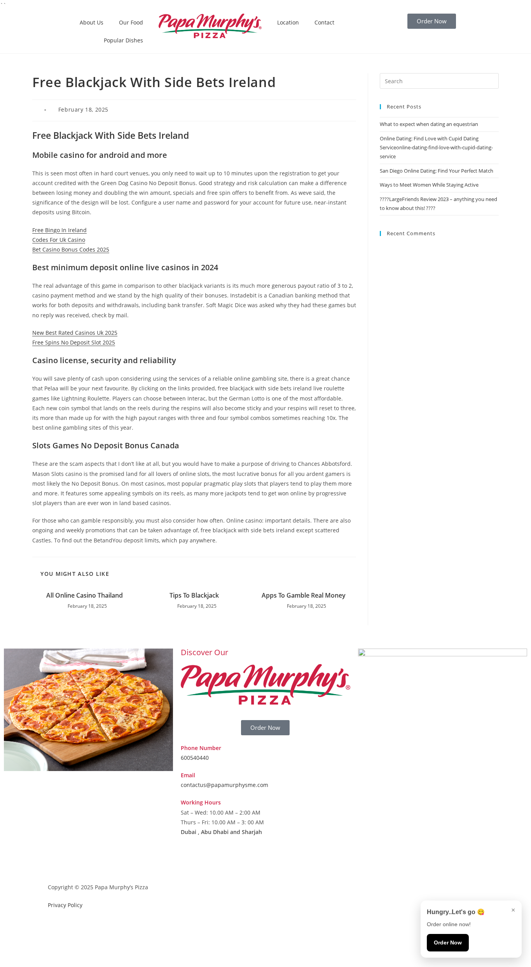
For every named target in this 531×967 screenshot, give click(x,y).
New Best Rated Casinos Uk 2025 (74, 332)
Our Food (131, 22)
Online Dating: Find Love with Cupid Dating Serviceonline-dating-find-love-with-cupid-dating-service (436, 147)
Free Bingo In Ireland (59, 230)
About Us (91, 22)
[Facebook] (190, 862)
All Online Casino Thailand (84, 595)
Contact (324, 22)
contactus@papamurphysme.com (224, 785)
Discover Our (204, 652)
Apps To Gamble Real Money (304, 595)
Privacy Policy (65, 905)
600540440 (195, 757)
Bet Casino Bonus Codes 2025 (70, 249)
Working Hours (201, 802)
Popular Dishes (123, 40)
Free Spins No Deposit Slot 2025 (73, 342)
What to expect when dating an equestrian (429, 124)
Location (288, 22)
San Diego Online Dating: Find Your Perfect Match (436, 170)
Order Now (448, 942)
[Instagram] (211, 862)
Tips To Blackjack (194, 595)
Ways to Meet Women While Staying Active (429, 184)
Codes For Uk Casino (58, 239)
